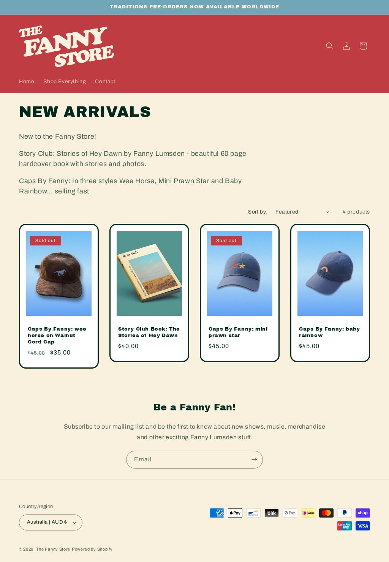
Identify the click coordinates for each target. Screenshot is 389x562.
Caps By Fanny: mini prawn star (238, 332)
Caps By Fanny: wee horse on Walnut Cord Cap (57, 335)
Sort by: (257, 212)
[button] (329, 46)
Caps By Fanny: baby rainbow (329, 332)
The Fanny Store (53, 549)
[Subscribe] (254, 460)
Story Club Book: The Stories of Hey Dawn (149, 332)
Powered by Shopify (92, 549)
